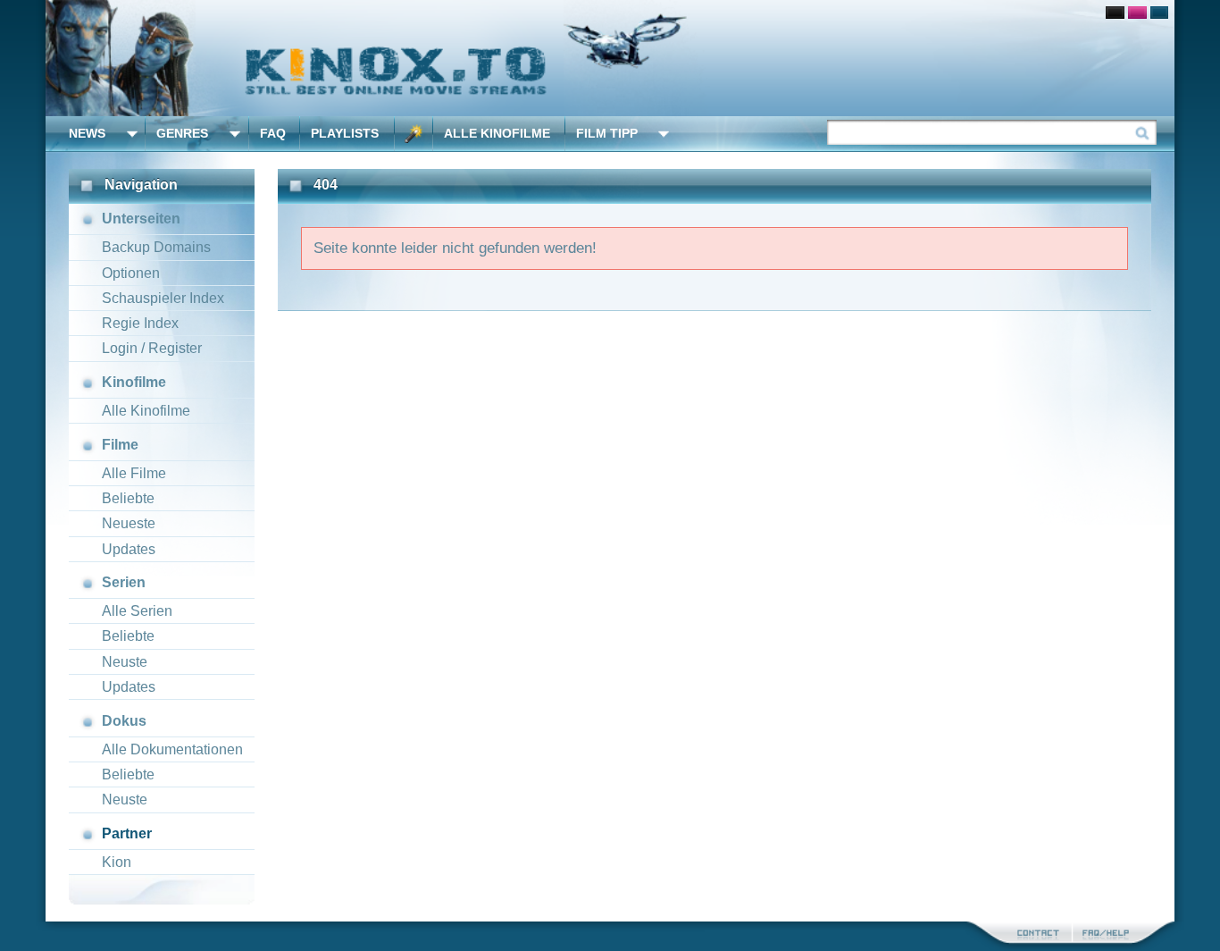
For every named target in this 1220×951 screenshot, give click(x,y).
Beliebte (128, 498)
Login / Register (152, 348)
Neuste (124, 661)
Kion (116, 862)
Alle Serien (137, 611)
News (87, 133)
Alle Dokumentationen (172, 749)
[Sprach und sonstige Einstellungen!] (413, 133)
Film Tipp (607, 133)
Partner (127, 833)
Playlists (345, 133)
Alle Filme (134, 473)
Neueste (128, 523)
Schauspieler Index (163, 298)
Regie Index (140, 323)
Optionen (131, 273)
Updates (128, 549)
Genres (182, 133)
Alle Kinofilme (497, 133)
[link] (610, 58)
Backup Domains (156, 247)
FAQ (273, 133)
